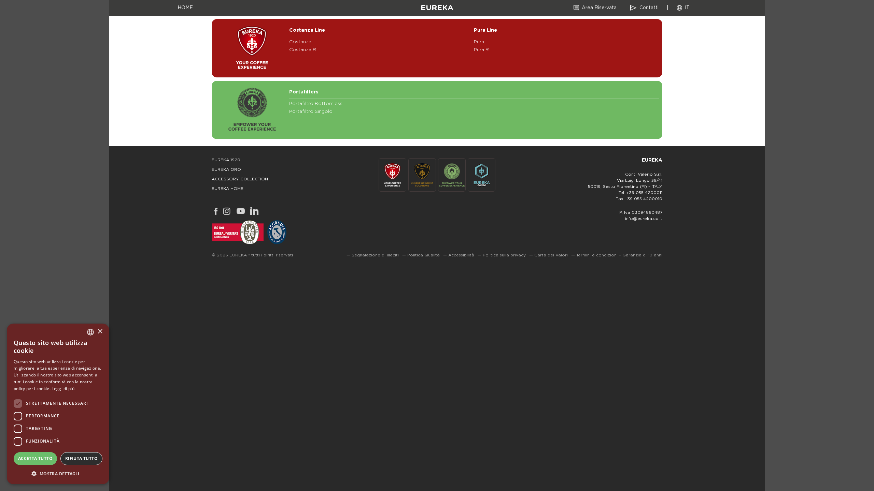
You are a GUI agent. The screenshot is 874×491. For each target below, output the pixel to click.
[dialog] (58, 404)
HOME (185, 7)
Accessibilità (461, 255)
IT (687, 7)
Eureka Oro (226, 169)
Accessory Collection (240, 179)
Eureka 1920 (226, 160)
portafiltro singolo (311, 111)
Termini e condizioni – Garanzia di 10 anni (619, 255)
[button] (58, 473)
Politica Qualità (423, 255)
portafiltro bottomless (315, 103)
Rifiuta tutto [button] (81, 458)
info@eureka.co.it (643, 219)
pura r (481, 49)
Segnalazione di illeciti (375, 255)
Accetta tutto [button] (35, 458)
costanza (300, 42)
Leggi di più (63, 388)
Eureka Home (227, 189)
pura (479, 42)
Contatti (649, 7)
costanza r (302, 49)
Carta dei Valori (551, 255)
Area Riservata (599, 7)
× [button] (99, 331)
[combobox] (90, 332)
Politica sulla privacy (504, 255)
